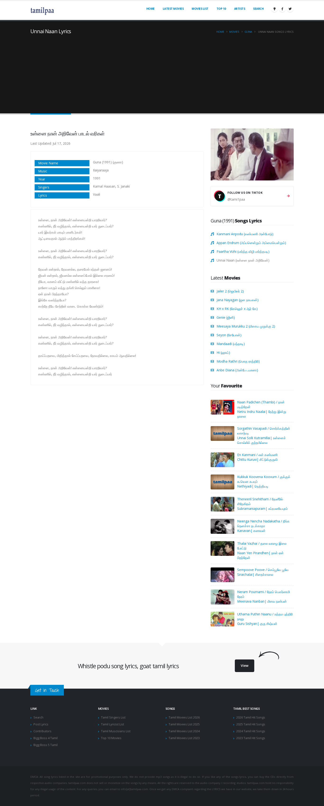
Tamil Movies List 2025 (184, 724)
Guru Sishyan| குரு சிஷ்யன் (257, 623)
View (244, 665)
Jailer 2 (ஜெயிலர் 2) (230, 291)
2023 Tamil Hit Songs (250, 738)
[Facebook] (282, 8)
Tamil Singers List (113, 717)
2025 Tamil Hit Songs (250, 724)
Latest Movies (173, 9)
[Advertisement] (162, 70)
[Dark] (274, 8)
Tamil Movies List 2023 (184, 738)
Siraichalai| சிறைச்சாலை (255, 574)
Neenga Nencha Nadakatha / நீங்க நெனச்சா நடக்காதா (263, 523)
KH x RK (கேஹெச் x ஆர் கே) (237, 308)
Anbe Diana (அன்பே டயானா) (237, 370)
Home (150, 9)
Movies (234, 31)
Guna (248, 31)
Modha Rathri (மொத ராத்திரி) (238, 361)
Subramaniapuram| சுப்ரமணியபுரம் (262, 508)
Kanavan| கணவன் (251, 530)
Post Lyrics (40, 724)
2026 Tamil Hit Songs (250, 717)
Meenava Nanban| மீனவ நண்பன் (262, 601)
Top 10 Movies (111, 738)
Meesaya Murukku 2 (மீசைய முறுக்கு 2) (246, 326)
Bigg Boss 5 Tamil (45, 745)
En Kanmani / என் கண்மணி (257, 454)
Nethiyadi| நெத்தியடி (252, 486)
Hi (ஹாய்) (223, 352)
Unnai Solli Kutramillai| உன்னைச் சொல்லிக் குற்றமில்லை (261, 440)
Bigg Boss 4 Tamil (45, 738)
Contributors (42, 731)
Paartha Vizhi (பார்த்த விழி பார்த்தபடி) (243, 251)
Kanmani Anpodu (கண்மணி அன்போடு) (245, 234)
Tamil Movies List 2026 (184, 717)
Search (258, 9)
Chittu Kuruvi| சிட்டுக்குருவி (257, 459)
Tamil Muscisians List (115, 731)
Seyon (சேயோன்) (229, 335)
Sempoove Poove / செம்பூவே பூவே (263, 569)
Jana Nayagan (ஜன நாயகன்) (238, 300)
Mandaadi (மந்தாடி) (231, 343)
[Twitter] (290, 8)
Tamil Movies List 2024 (184, 731)
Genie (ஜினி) (226, 317)
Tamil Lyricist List (112, 724)
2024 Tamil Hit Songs (250, 731)
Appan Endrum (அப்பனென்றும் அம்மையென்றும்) (251, 242)
